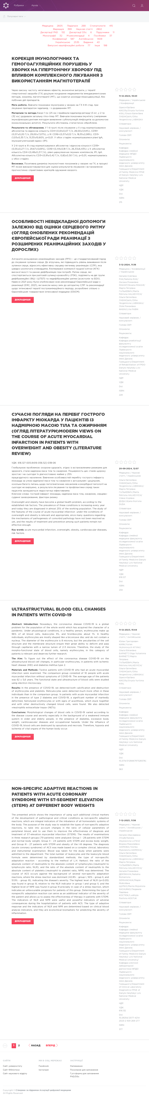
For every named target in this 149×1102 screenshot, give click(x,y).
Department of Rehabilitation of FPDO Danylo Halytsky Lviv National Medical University (132, 368)
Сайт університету (12, 1066)
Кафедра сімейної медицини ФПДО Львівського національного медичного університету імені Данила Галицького (132, 160)
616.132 (122, 1011)
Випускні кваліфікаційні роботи (66, 46)
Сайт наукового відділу (15, 1073)
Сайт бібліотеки (11, 1070)
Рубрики (19, 5)
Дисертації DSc (78, 32)
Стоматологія (97, 26)
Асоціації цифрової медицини (55, 1090)
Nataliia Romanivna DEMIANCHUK (129, 877)
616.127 (122, 577)
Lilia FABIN (132, 309)
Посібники (100, 36)
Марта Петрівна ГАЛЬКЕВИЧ (128, 659)
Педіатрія (72, 26)
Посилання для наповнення (84, 1070)
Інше (97, 46)
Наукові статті (84, 29)
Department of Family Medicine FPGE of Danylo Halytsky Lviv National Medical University (131, 175)
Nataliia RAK (130, 279)
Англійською (86, 39)
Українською (62, 42)
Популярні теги (15, 16)
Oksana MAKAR (136, 285)
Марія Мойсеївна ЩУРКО (130, 883)
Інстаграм (44, 1070)
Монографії (49, 36)
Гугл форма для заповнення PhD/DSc (84, 1075)
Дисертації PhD (49, 32)
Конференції (60, 39)
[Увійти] (142, 5)
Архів (34, 5)
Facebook (44, 1066)
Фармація (58, 29)
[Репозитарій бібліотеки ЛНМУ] (5, 5)
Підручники (102, 32)
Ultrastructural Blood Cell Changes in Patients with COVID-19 (59, 612)
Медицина (47, 26)
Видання (88, 42)
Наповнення (76, 1066)
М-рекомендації (76, 36)
